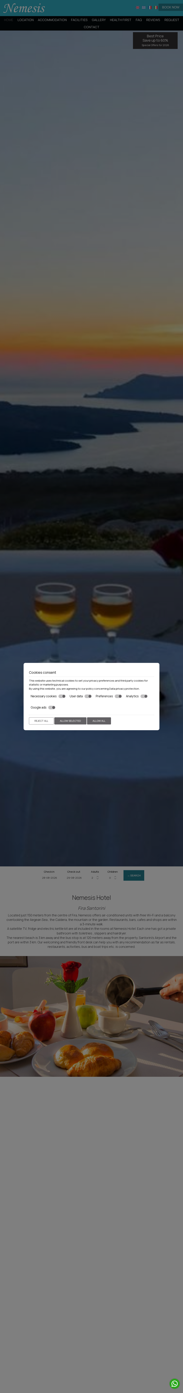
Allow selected (70, 720)
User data (76, 696)
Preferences (104, 696)
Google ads (38, 707)
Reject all (41, 720)
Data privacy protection (124, 689)
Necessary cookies (44, 696)
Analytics (132, 696)
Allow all (99, 720)
